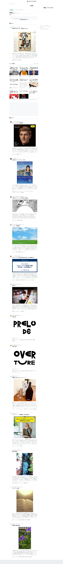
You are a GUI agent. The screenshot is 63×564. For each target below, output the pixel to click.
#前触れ (29, 339)
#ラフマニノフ (18, 311)
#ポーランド (19, 192)
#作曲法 (13, 482)
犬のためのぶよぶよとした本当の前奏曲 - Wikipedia (24, 80)
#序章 (29, 370)
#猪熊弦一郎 (20, 59)
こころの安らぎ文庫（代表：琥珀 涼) (16, 224)
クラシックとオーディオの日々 (16, 121)
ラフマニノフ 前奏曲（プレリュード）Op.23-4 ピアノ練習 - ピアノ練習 (33, 92)
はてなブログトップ (42, 27)
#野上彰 (16, 59)
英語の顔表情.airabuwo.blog (15, 315)
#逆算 (16, 482)
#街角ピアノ (14, 311)
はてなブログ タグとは (42, 26)
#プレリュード (23, 251)
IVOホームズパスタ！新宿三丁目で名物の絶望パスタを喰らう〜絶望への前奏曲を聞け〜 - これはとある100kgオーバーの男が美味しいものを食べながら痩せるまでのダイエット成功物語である (24, 68)
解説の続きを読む (23, 19)
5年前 (20, 315)
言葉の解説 (11, 9)
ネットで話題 (16, 9)
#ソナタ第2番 (19, 519)
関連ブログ (21, 9)
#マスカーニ (14, 556)
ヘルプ (47, 26)
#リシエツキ (14, 154)
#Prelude (13, 339)
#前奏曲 (13, 59)
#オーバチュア (18, 370)
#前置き (34, 339)
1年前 (21, 121)
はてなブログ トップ (12, 3)
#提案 (31, 370)
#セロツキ (31, 191)
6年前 (17, 376)
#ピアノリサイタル (18, 191)
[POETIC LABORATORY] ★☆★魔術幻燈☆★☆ (18, 196)
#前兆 (31, 339)
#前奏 (24, 339)
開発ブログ (49, 26)
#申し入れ (34, 370)
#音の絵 (25, 519)
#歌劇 (20, 556)
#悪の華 (18, 220)
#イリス (17, 556)
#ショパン (20, 154)
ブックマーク (12, 66)
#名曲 (16, 251)
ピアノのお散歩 (14, 158)
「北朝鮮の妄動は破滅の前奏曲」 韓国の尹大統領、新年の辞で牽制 (33, 68)
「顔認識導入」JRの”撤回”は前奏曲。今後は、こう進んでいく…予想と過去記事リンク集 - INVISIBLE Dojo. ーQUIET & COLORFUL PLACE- (14, 68)
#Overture (13, 370)
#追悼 (27, 482)
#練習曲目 (28, 519)
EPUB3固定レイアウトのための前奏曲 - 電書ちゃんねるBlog (14, 92)
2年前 (17, 158)
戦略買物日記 (13, 376)
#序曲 (26, 339)
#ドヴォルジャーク (20, 482)
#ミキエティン (14, 192)
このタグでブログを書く (50, 7)
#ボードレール (14, 220)
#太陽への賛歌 (26, 556)
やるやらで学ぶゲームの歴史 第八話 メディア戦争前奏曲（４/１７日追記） (14, 80)
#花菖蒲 (30, 556)
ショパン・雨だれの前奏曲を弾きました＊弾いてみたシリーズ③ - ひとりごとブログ (33, 80)
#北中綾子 (13, 191)
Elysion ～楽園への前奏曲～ (24, 91)
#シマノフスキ (27, 191)
